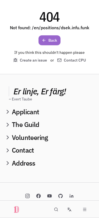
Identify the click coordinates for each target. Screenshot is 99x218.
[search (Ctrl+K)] (56, 209)
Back (52, 40)
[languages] (69, 209)
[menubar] (84, 209)
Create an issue (33, 60)
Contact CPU (75, 60)
